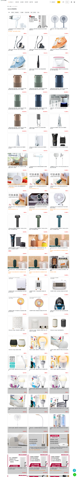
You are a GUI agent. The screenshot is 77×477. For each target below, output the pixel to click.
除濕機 (22, 12)
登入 (67, 2)
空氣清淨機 (27, 12)
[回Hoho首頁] (4, 2)
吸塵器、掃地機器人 (15, 12)
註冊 (63, 2)
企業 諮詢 (74, 470)
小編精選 (36, 2)
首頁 (10, 6)
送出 (59, 2)
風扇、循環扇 (33, 12)
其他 (38, 12)
